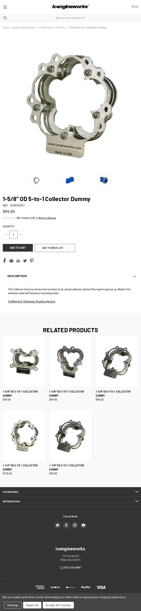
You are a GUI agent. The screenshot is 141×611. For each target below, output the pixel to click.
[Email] (11, 260)
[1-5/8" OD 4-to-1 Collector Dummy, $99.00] (117, 361)
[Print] (18, 260)
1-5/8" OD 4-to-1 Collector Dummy (113, 393)
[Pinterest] (32, 260)
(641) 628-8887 (72, 567)
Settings (13, 605)
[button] (46, 218)
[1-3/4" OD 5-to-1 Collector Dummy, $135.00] (24, 435)
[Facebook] (4, 260)
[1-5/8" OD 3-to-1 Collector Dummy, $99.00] (70, 361)
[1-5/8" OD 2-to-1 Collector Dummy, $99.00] (24, 361)
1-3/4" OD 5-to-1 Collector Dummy (20, 467)
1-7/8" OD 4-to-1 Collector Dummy (66, 467)
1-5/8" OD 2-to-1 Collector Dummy (20, 393)
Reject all (32, 605)
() (136, 6)
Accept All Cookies (58, 605)
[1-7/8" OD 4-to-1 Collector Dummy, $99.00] (70, 435)
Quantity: (9, 226)
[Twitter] (25, 260)
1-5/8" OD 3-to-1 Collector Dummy (66, 393)
